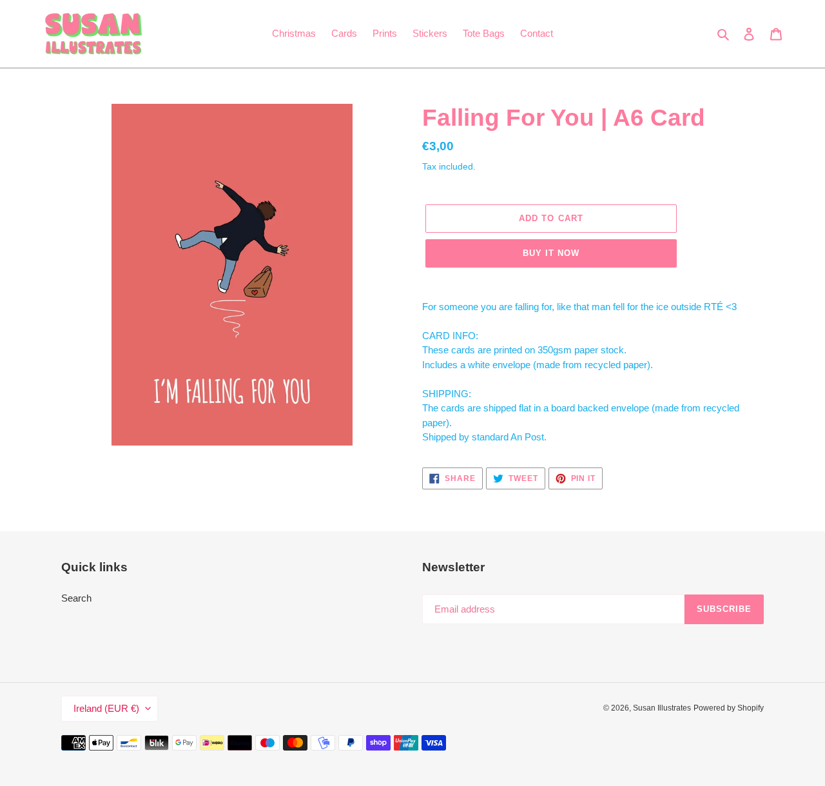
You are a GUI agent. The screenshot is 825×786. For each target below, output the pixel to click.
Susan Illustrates (662, 707)
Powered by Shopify (729, 707)
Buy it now (551, 253)
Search (76, 598)
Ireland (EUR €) (106, 708)
